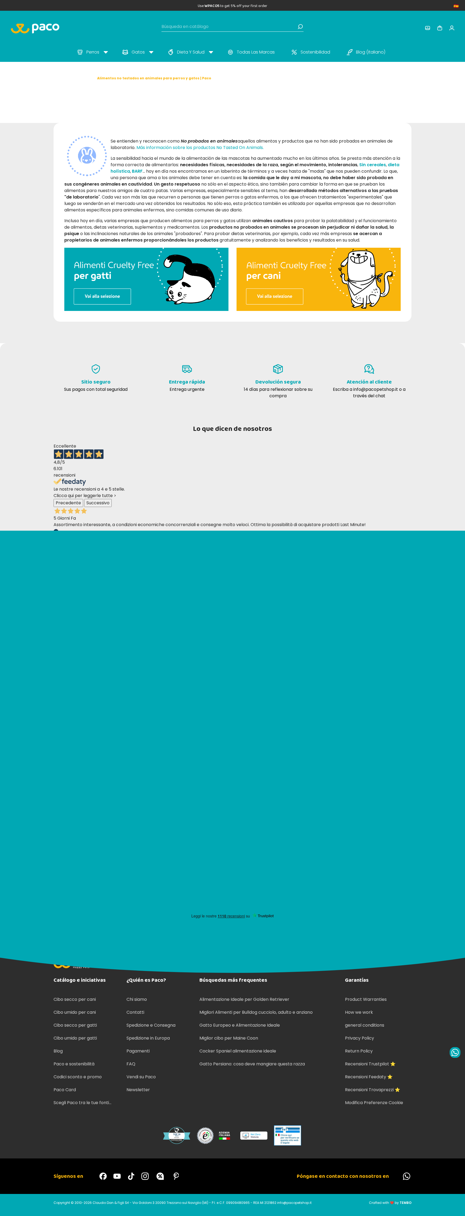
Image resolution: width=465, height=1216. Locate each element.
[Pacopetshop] (103, 1176)
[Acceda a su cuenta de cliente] (427, 28)
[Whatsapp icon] (455, 1052)
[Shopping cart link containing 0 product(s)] (439, 28)
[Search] (300, 26)
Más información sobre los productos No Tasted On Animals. (200, 147)
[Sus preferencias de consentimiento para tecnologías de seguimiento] (455, 1206)
